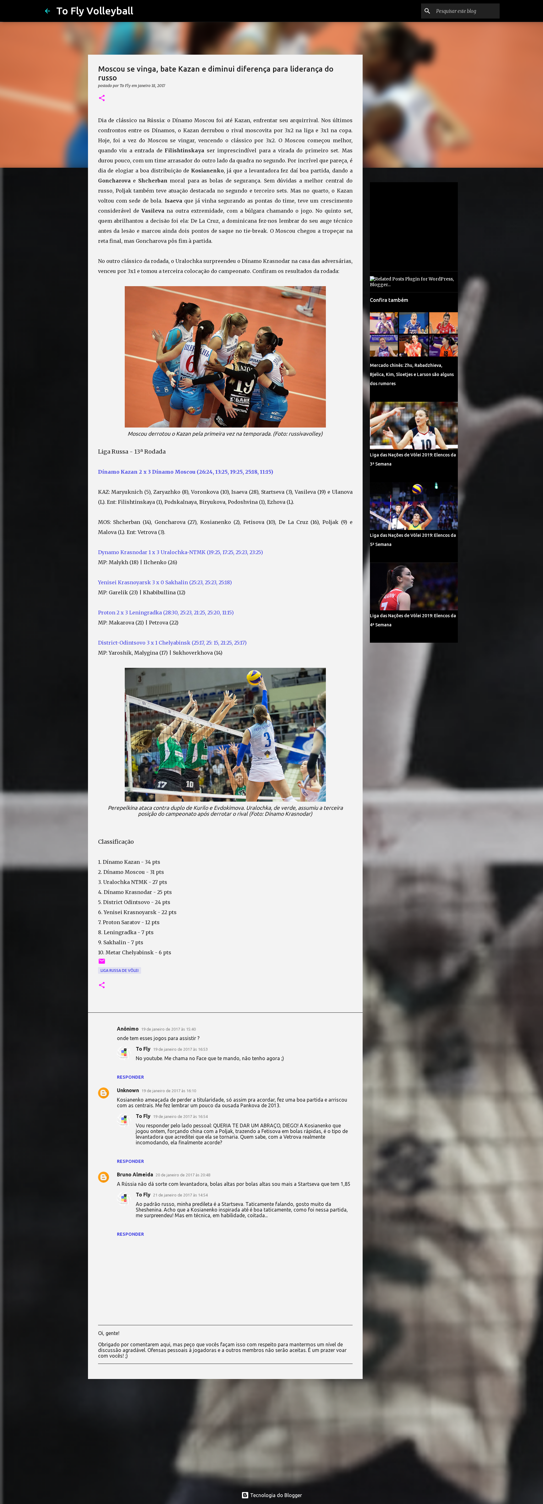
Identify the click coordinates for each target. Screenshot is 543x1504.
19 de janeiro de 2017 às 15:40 (168, 1029)
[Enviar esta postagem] (102, 964)
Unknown (128, 1090)
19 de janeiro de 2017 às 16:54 (180, 1116)
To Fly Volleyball (94, 10)
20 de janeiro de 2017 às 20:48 (183, 1175)
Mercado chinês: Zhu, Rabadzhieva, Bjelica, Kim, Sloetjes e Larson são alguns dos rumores (412, 374)
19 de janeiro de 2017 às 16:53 (180, 1049)
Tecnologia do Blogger (275, 1495)
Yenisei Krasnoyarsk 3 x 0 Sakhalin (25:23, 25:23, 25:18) (165, 582)
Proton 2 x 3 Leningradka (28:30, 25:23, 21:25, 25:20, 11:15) (166, 612)
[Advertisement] (225, 1432)
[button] (102, 98)
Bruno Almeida (135, 1174)
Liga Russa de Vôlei (120, 970)
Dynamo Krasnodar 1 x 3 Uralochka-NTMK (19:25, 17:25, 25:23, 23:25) (180, 552)
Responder (130, 1077)
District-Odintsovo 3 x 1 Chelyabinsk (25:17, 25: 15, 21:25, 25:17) (172, 643)
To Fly (143, 1049)
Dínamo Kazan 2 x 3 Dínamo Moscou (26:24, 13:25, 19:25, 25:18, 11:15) (186, 472)
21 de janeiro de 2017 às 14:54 (180, 1195)
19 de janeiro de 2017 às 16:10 (168, 1090)
